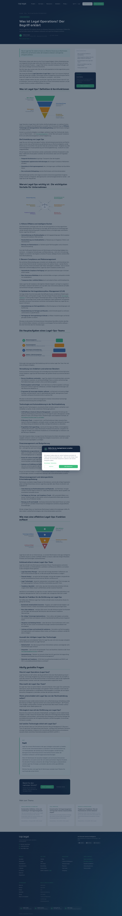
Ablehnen (51, 466)
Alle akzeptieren (68, 466)
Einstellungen (47, 463)
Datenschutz (53, 463)
